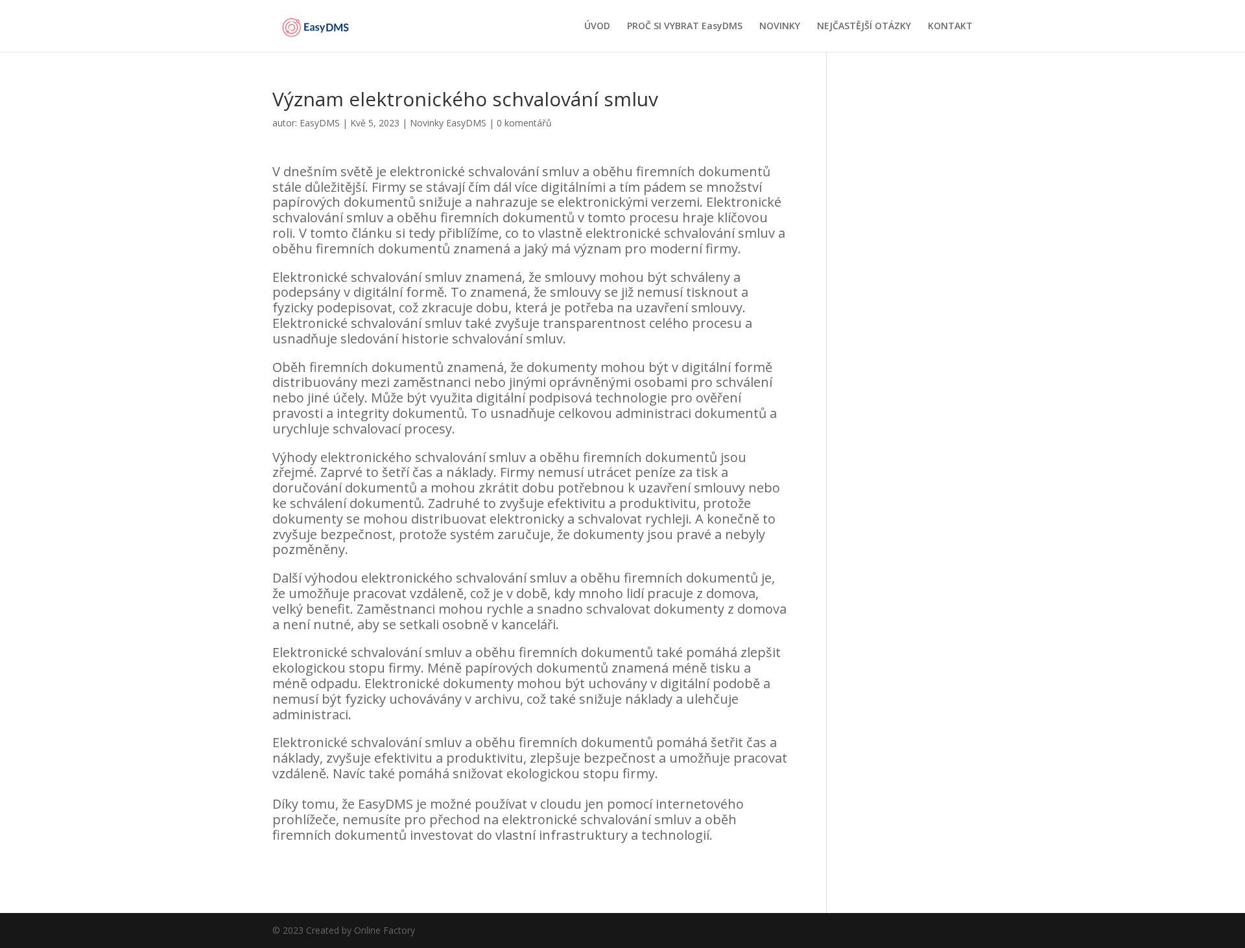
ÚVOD (597, 26)
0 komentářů (524, 123)
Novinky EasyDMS (448, 123)
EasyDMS (320, 123)
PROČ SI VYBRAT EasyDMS (684, 26)
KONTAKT (950, 26)
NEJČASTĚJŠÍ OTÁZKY (864, 26)
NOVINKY (779, 26)
